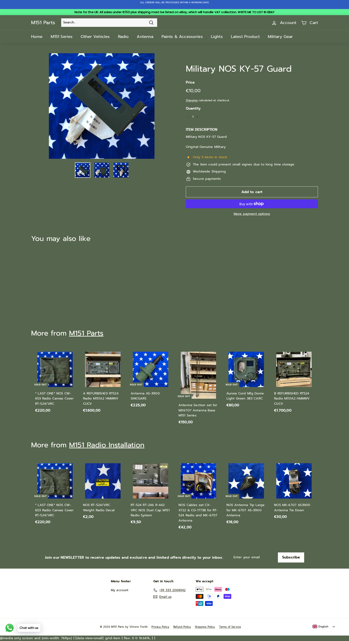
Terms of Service (230, 627)
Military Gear (280, 36)
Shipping (192, 100)
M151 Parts (43, 22)
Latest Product (245, 36)
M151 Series (62, 36)
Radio (123, 36)
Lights (217, 36)
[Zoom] (101, 106)
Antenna (145, 36)
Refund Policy (182, 627)
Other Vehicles (95, 36)
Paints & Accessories (182, 36)
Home (37, 36)
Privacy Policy (160, 627)
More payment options (252, 213)
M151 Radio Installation (106, 445)
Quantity (193, 108)
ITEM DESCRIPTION (202, 129)
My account (120, 590)
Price (190, 82)
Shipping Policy (205, 627)
